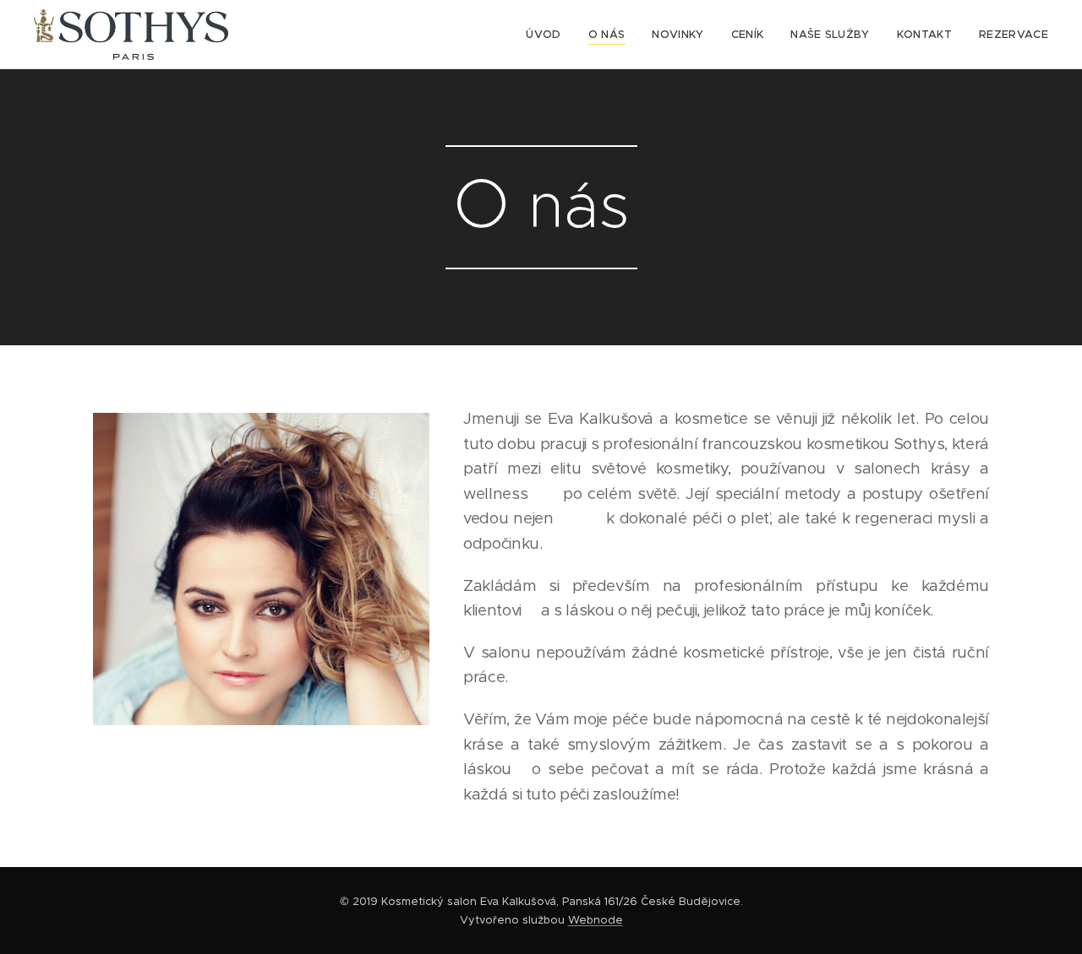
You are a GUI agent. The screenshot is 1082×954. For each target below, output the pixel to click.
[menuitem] (548, 35)
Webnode (595, 920)
